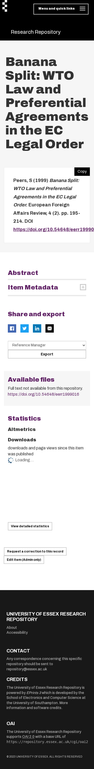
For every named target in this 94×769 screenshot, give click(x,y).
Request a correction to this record (35, 551)
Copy (80, 170)
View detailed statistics (30, 526)
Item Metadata (33, 287)
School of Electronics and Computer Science (44, 698)
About (12, 628)
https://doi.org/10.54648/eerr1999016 (43, 394)
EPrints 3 (33, 693)
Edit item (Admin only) (24, 560)
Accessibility (17, 633)
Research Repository (36, 32)
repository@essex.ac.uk (27, 669)
